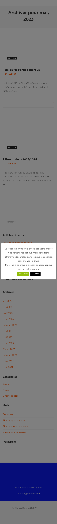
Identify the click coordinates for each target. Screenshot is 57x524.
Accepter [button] (23, 274)
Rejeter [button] (35, 274)
